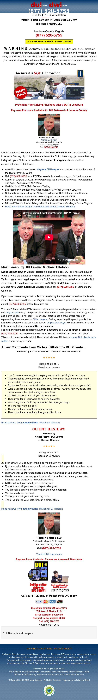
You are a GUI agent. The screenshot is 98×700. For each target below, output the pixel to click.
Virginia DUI (12, 312)
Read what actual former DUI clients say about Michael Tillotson (40, 206)
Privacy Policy (63, 648)
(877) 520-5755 (49, 11)
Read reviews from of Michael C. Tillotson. (32, 508)
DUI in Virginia (40, 319)
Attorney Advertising (39, 648)
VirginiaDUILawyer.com (49, 554)
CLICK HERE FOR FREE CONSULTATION (49, 41)
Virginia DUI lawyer (48, 169)
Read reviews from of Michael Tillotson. (30, 422)
